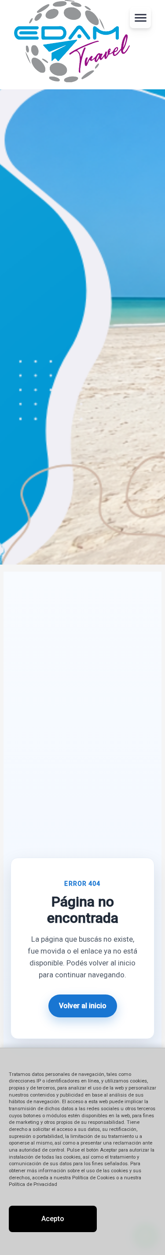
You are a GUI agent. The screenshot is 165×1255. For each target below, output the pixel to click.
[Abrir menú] (140, 17)
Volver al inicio (82, 1006)
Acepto (52, 1219)
